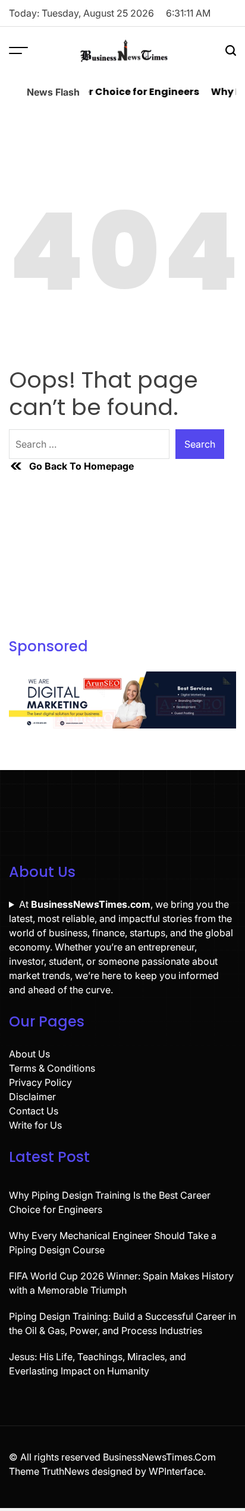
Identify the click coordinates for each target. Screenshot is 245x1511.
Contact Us (33, 1111)
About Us (29, 1054)
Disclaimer (32, 1097)
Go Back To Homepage (81, 466)
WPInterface (176, 1471)
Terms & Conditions (52, 1068)
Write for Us (35, 1125)
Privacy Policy (40, 1082)
